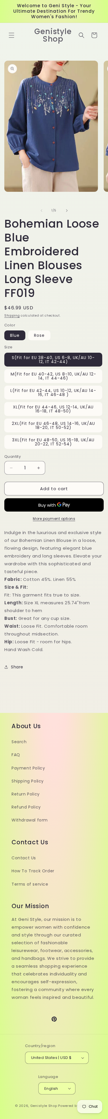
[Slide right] (66, 210)
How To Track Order (33, 871)
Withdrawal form (30, 820)
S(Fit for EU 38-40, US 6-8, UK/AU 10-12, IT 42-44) (53, 360)
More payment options (54, 518)
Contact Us (24, 858)
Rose (39, 335)
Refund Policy (26, 807)
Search (19, 742)
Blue (15, 335)
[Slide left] (41, 210)
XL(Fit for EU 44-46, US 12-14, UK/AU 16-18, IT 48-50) (53, 409)
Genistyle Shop (43, 1105)
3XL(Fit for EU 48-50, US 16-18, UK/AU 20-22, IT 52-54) (53, 442)
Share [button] (17, 667)
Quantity (12, 456)
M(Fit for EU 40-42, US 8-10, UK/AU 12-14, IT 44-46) (53, 376)
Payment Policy (28, 768)
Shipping (12, 315)
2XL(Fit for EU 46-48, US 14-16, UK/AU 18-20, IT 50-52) (53, 425)
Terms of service (30, 884)
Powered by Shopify (75, 1105)
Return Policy (26, 794)
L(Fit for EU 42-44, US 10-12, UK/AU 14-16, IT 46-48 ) (53, 392)
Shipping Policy (28, 781)
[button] (11, 35)
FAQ (16, 755)
